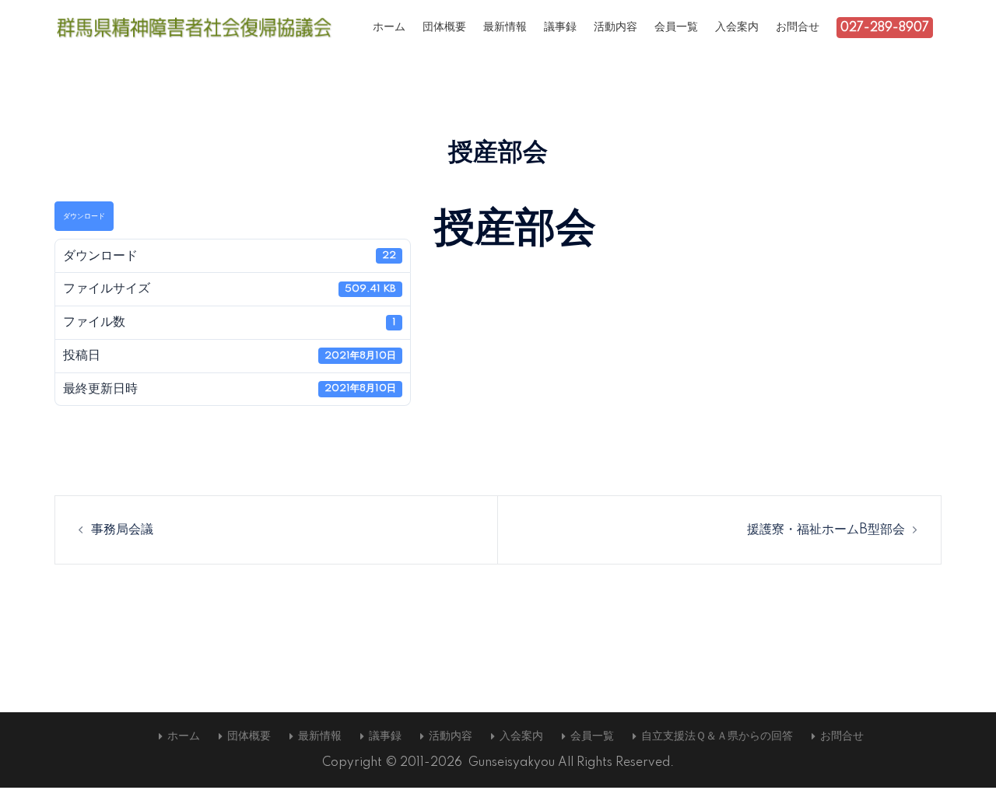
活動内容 (615, 27)
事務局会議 (122, 530)
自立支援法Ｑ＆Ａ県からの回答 (717, 736)
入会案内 (737, 27)
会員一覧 (676, 27)
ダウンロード (84, 216)
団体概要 (444, 27)
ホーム (389, 27)
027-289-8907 (884, 28)
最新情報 (505, 27)
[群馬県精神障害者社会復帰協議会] (194, 27)
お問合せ (797, 27)
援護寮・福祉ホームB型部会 (826, 530)
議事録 (560, 27)
